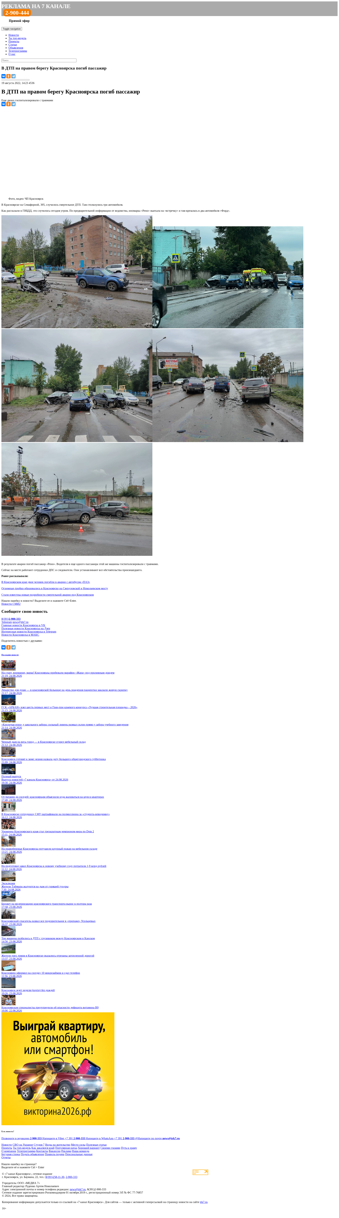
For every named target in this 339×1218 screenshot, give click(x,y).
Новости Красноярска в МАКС (20, 634)
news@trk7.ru (20, 622)
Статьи (12, 44)
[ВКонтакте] (3, 76)
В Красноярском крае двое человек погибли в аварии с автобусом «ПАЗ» (45, 582)
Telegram (6, 622)
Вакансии (55, 1151)
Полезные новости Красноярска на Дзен (25, 628)
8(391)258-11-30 (54, 1176)
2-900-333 (71, 1176)
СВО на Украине (23, 1144)
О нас (11, 54)
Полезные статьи (96, 1144)
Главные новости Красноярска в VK (23, 625)
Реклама (66, 1151)
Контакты (42, 1151)
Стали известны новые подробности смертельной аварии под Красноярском (47, 594)
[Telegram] (13, 76)
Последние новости (10, 655)
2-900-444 (17, 13)
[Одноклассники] (8, 76)
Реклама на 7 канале (35, 6)
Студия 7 (39, 1144)
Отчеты (6, 1157)
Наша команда (80, 1151)
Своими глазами (110, 1147)
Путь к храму (129, 1147)
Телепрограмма (17, 50)
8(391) (10, 618)
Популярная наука (66, 1147)
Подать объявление (32, 1154)
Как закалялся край (43, 1147)
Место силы (78, 1144)
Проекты (13, 41)
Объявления (15, 47)
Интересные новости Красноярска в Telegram (28, 631)
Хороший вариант (89, 1147)
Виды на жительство (57, 1144)
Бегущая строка (10, 1154)
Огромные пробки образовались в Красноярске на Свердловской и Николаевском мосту (54, 588)
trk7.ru (203, 1202)
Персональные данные (79, 1154)
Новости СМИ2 (10, 603)
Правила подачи (54, 1154)
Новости (13, 35)
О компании (8, 1151)
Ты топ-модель (17, 38)
